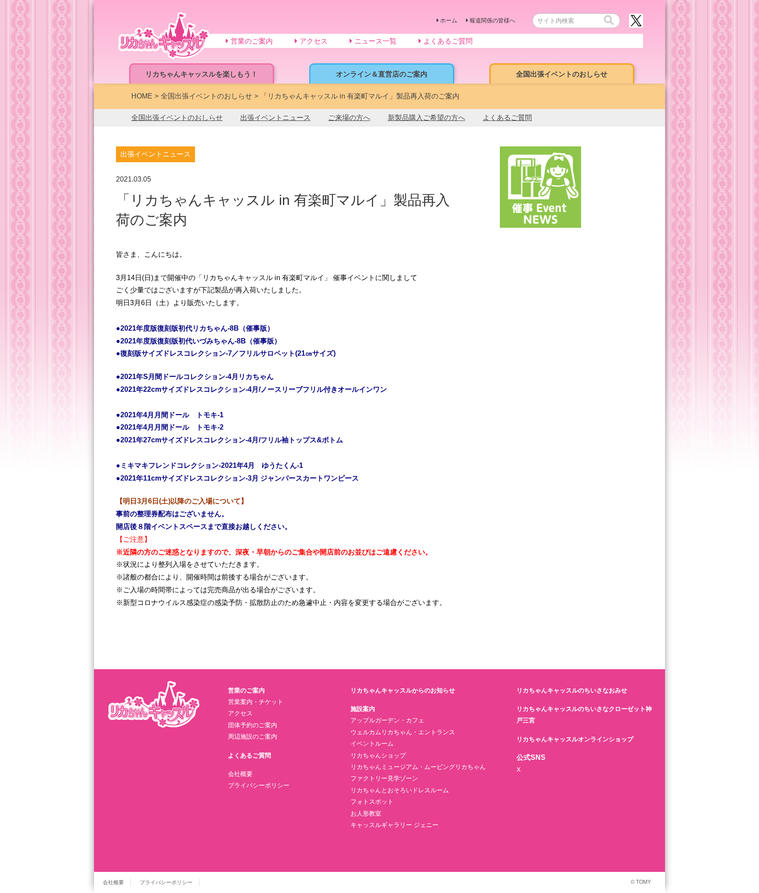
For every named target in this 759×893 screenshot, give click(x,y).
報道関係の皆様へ (492, 20)
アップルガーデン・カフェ (387, 720)
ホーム (448, 20)
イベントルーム (372, 743)
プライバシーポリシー (258, 785)
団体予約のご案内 (252, 725)
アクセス (240, 713)
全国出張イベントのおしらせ (177, 117)
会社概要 (240, 773)
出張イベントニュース (275, 117)
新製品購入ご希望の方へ (426, 117)
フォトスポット (372, 801)
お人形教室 (366, 813)
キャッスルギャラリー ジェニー (394, 824)
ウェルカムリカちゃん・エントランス (403, 732)
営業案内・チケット (255, 701)
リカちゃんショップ (378, 755)
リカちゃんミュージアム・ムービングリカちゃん (418, 766)
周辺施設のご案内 (252, 736)
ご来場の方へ (349, 117)
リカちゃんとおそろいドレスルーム (400, 790)
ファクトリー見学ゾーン (384, 778)
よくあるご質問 (507, 117)
